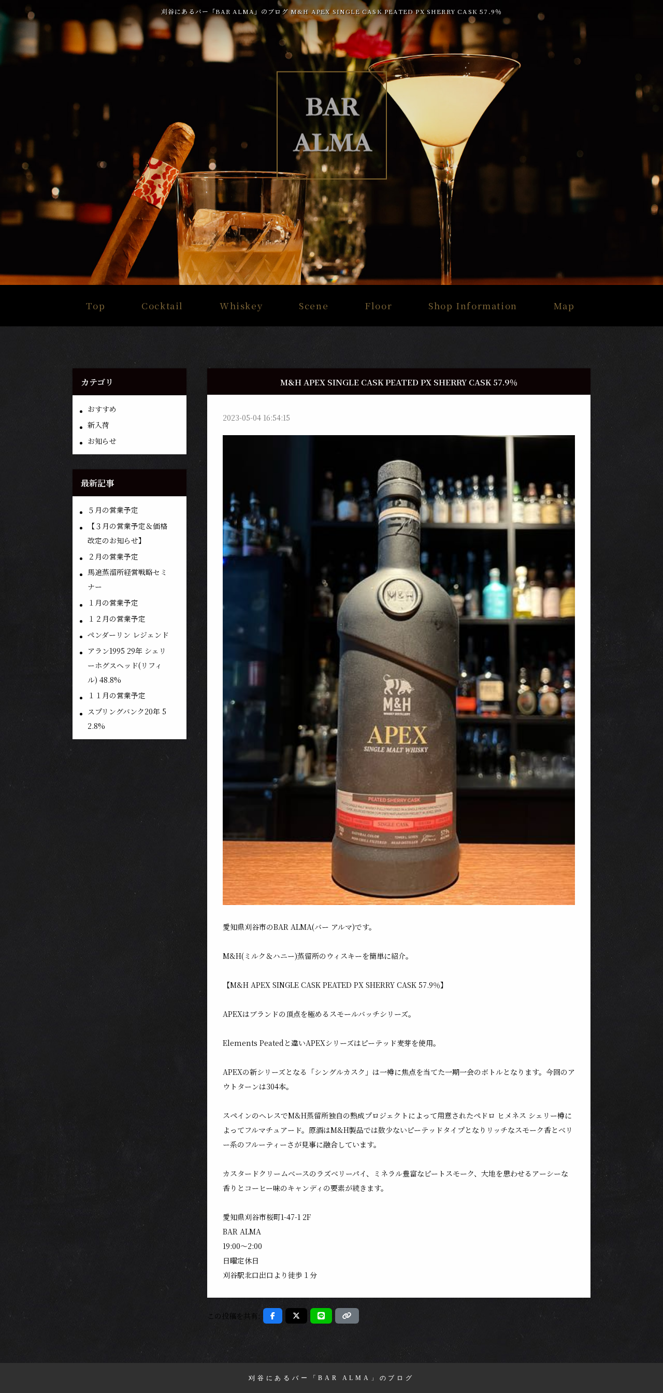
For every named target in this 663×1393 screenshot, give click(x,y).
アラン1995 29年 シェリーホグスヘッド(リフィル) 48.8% (127, 665)
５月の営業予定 (113, 510)
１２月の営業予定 (117, 618)
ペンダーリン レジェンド (128, 634)
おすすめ (102, 409)
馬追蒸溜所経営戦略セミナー (127, 579)
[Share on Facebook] (272, 1316)
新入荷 (98, 425)
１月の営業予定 (113, 602)
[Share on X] (296, 1316)
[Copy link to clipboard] (347, 1316)
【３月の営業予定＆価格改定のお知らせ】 (127, 533)
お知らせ (102, 441)
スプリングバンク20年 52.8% (127, 718)
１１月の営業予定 (117, 695)
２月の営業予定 (113, 556)
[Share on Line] (321, 1316)
